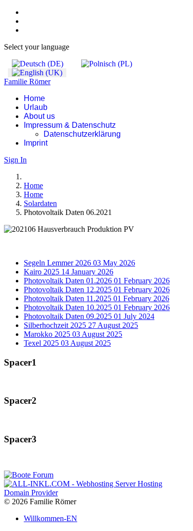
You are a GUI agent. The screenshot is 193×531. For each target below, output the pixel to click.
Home (34, 98)
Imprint (36, 143)
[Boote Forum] (28, 475)
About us (39, 116)
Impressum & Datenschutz (70, 125)
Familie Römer (27, 81)
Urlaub (36, 107)
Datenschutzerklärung (82, 134)
